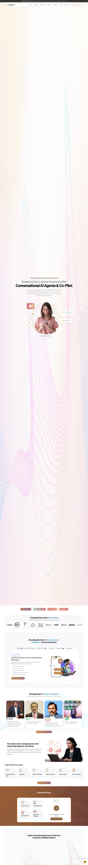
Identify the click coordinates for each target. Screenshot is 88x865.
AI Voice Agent (53, 609)
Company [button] (49, 4)
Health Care (16, 654)
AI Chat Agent (64, 609)
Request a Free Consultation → (18, 678)
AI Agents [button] (55, 4)
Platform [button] (36, 4)
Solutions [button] (29, 4)
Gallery (61, 4)
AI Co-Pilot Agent (26, 609)
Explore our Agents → (56, 818)
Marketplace (66, 4)
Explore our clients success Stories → (44, 731)
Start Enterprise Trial (76, 4)
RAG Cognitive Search (40, 609)
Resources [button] (42, 4)
